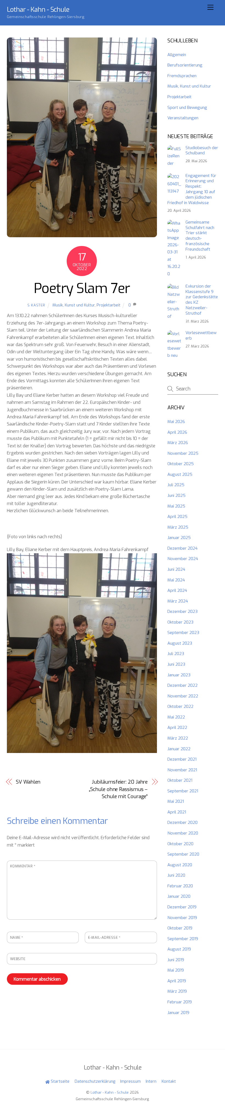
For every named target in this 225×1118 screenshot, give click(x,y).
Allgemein (176, 54)
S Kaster (36, 305)
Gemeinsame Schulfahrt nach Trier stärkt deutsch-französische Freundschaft (199, 236)
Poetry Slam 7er (82, 288)
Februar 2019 (179, 1002)
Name (16, 937)
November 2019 (182, 917)
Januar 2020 (178, 896)
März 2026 (177, 442)
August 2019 (179, 949)
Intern (151, 1081)
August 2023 (179, 643)
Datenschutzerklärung (95, 1081)
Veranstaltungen (182, 118)
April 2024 (177, 590)
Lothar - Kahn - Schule (110, 1092)
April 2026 (177, 432)
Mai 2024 (176, 580)
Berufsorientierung (185, 65)
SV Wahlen (28, 782)
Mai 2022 (176, 717)
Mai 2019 (175, 970)
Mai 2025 (176, 506)
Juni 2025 (176, 495)
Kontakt (169, 1081)
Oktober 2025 (180, 464)
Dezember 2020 (182, 822)
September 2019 (182, 939)
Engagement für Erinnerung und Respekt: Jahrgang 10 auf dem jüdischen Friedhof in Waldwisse (191, 189)
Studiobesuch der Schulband (201, 150)
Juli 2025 (175, 485)
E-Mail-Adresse (104, 937)
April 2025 (177, 516)
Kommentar (23, 866)
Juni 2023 (176, 664)
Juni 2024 (176, 569)
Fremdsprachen (181, 76)
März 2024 (177, 601)
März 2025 (177, 527)
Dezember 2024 (182, 548)
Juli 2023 (175, 653)
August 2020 (179, 865)
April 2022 (177, 727)
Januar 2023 (178, 675)
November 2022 (182, 696)
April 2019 (176, 981)
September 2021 (182, 791)
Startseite (59, 1081)
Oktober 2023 (180, 622)
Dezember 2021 (181, 759)
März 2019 (177, 991)
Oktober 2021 (179, 780)
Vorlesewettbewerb (200, 335)
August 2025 (179, 474)
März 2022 (177, 738)
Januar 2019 (178, 1012)
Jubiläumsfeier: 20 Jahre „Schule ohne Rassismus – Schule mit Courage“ (118, 789)
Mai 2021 (175, 801)
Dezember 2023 (182, 611)
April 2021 (176, 812)
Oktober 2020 (180, 844)
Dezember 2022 (182, 685)
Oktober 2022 (180, 706)
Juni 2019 (175, 960)
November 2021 (182, 770)
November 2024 (182, 558)
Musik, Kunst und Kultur (73, 305)
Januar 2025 (179, 537)
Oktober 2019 (179, 928)
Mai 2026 (176, 421)
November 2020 (182, 833)
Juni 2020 (176, 875)
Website (18, 959)
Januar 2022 (178, 749)
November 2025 (182, 453)
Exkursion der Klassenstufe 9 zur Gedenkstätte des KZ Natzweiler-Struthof (201, 300)
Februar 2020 (180, 886)
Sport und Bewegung (187, 107)
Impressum (130, 1081)
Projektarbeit (108, 305)
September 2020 (183, 854)
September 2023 (183, 632)
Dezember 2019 (181, 907)
